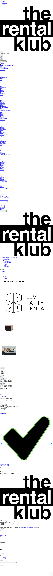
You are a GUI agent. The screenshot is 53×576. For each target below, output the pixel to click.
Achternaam (2, 524)
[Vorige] (1, 368)
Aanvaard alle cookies (12, 562)
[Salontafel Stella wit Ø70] (26, 464)
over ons (3, 4)
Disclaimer (4, 547)
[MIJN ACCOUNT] (2, 59)
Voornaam (2, 523)
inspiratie (3, 1)
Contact (3, 274)
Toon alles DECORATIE (4, 154)
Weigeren (2, 562)
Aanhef (1, 522)
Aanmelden (2, 63)
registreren (3, 64)
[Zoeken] (1, 55)
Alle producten (4, 540)
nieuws (3, 2)
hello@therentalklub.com (4, 535)
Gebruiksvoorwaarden (29, 527)
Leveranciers (4, 3)
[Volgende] (4, 368)
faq (3, 546)
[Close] (1, 377)
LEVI (6, 396)
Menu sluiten (4, 61)
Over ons (3, 552)
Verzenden (2, 528)
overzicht (2, 65)
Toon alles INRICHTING (4, 74)
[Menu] (1, 52)
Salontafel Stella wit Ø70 (4, 465)
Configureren (6, 562)
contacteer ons (4, 545)
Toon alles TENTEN (4, 181)
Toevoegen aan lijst (3, 394)
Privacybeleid (23, 527)
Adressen (7, 65)
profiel (5, 65)
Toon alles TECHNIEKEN (5, 197)
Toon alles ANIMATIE (4, 188)
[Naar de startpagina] (26, 50)
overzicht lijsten (11, 65)
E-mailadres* (2, 521)
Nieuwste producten (5, 539)
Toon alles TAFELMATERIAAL (6, 110)
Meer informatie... (32, 561)
